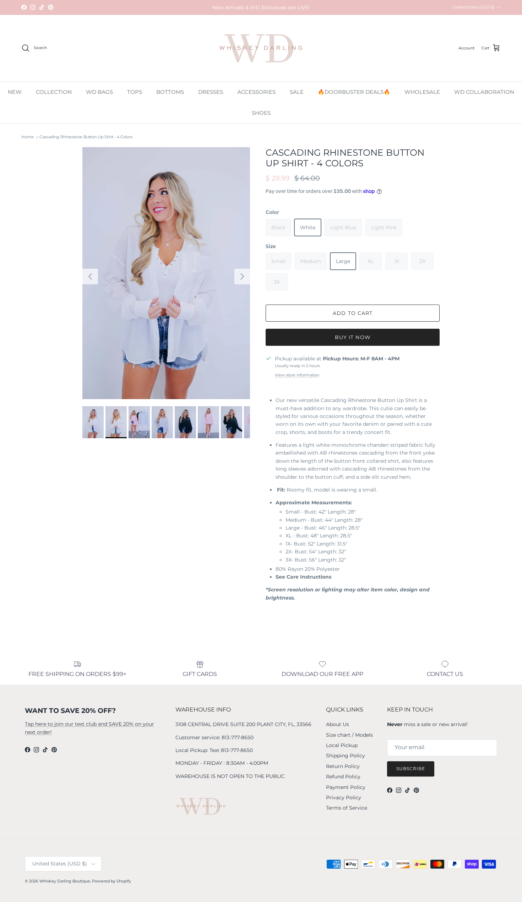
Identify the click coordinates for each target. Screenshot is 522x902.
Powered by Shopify (111, 881)
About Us (337, 724)
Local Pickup (342, 745)
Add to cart (353, 313)
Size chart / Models (349, 735)
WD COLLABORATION (484, 91)
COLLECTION (54, 91)
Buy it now (353, 337)
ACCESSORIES (256, 91)
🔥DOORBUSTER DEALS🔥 (354, 91)
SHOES (261, 112)
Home (27, 137)
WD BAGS (99, 91)
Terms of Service (346, 808)
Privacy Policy (343, 797)
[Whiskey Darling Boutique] (261, 48)
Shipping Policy (345, 755)
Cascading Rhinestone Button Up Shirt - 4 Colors (85, 137)
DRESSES (210, 91)
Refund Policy (343, 776)
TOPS (134, 91)
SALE (297, 91)
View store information (297, 374)
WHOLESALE (422, 91)
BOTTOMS (170, 91)
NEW (15, 91)
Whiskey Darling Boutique (64, 881)
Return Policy (343, 766)
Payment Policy (345, 787)
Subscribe (410, 768)
